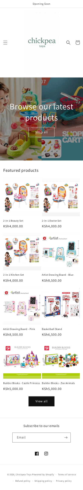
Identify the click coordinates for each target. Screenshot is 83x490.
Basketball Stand (52, 329)
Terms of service (67, 474)
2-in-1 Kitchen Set (13, 274)
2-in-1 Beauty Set (13, 220)
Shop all (41, 132)
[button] (5, 42)
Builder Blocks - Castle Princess (21, 383)
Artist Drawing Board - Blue (57, 274)
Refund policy (22, 480)
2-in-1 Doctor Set (51, 220)
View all (42, 401)
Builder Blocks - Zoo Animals (58, 383)
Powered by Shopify (43, 474)
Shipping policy (43, 480)
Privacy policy (64, 480)
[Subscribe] (65, 438)
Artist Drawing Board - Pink (19, 329)
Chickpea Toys (23, 474)
